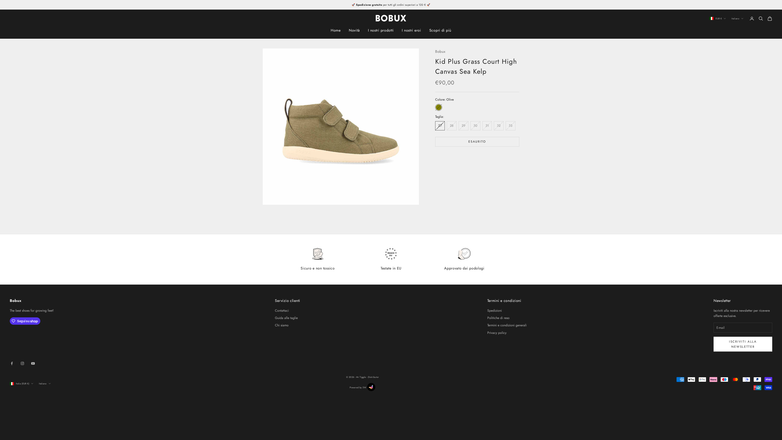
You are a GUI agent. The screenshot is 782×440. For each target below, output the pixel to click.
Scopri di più (440, 30)
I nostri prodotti (381, 30)
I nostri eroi (411, 30)
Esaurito (477, 141)
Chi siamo (282, 325)
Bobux (440, 51)
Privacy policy (496, 332)
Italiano (735, 18)
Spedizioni (494, 310)
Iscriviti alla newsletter (743, 344)
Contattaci (282, 310)
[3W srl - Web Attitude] (371, 387)
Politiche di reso (498, 318)
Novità (354, 30)
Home (336, 30)
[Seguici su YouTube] (33, 363)
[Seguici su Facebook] (12, 363)
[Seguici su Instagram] (22, 363)
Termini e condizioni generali (507, 325)
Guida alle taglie (286, 318)
